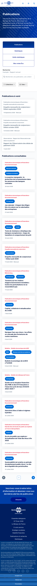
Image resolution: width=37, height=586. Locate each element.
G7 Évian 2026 (18, 521)
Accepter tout (18, 575)
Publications (18, 44)
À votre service (18, 527)
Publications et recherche (18, 536)
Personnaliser (18, 584)
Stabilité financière (18, 533)
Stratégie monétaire (18, 530)
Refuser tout (18, 579)
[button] (34, 3)
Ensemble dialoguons (18, 518)
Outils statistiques (18, 57)
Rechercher (6, 70)
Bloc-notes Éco (18, 63)
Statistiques (18, 51)
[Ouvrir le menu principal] (2, 3)
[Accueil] (19, 510)
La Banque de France (18, 524)
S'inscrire (18, 500)
